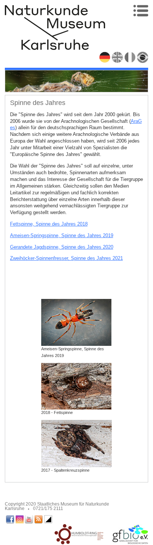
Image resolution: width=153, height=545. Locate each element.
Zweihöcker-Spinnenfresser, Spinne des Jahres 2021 (66, 258)
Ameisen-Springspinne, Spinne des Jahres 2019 (61, 235)
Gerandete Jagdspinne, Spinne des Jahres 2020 (61, 247)
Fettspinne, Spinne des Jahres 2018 (49, 224)
